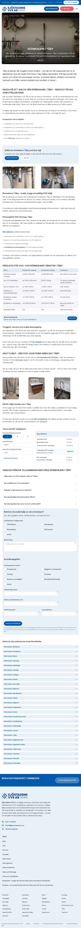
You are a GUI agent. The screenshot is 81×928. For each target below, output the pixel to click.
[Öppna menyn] (77, 9)
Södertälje (25, 909)
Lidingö (44, 898)
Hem (4, 841)
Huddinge (5, 898)
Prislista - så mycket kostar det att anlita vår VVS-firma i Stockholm (27, 885)
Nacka (64, 898)
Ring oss (26, 158)
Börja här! (72, 318)
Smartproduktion (72, 923)
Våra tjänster (7, 863)
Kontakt (5, 854)
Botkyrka (5, 895)
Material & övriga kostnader (12, 449)
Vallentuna (45, 912)
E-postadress (47, 610)
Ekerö (44, 895)
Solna (44, 905)
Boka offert (6, 859)
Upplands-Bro (7, 912)
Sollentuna (26, 905)
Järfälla (24, 898)
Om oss (5, 850)
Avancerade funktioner (10, 458)
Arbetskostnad (8, 441)
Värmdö (5, 916)
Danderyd (25, 895)
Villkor (28, 923)
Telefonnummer (10, 610)
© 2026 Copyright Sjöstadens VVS (12, 923)
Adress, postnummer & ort (13, 600)
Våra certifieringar (9, 872)
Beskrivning (8, 540)
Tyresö (44, 909)
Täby (63, 909)
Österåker (25, 916)
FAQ (3, 846)
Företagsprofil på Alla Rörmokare (53, 923)
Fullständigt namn (10, 590)
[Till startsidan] (13, 8)
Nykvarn (24, 902)
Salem (64, 902)
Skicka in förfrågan (13, 623)
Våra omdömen (8, 868)
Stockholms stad (67, 905)
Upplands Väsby (27, 912)
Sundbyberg (6, 909)
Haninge (64, 895)
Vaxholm (65, 912)
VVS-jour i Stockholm (10, 876)
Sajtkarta (36, 923)
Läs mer (40, 60)
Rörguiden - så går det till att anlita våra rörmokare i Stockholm (26, 881)
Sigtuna (5, 905)
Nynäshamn (46, 902)
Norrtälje (5, 902)
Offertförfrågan (12, 158)
